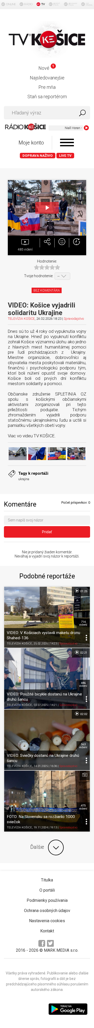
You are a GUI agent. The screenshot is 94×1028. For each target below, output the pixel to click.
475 (83, 807)
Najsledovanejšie (47, 77)
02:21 (83, 652)
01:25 (83, 591)
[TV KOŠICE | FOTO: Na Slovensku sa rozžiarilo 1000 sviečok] (47, 801)
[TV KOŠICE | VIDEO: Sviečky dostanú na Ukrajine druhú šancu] (47, 740)
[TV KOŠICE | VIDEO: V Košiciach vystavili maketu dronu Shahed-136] (47, 617)
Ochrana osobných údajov (47, 910)
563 (83, 746)
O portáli (47, 890)
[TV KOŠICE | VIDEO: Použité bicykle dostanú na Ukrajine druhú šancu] (47, 678)
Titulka (47, 880)
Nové (46, 68)
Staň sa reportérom (47, 96)
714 (83, 623)
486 (83, 684)
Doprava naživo (37, 156)
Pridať (47, 532)
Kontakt (47, 930)
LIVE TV (65, 156)
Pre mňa (47, 87)
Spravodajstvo (74, 319)
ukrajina (23, 479)
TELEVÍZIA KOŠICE (21, 319)
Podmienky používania (47, 900)
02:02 (83, 714)
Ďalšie (37, 847)
